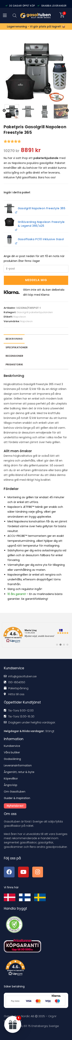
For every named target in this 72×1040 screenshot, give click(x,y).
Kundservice (12, 746)
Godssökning (12, 759)
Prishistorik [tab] (14, 364)
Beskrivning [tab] (14, 338)
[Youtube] (23, 872)
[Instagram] (37, 872)
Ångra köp (10, 785)
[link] (36, 635)
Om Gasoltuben (14, 791)
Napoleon (19, 317)
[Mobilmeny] (5, 15)
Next (67, 111)
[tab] (14, 356)
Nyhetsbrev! (15, 806)
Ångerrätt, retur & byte (19, 772)
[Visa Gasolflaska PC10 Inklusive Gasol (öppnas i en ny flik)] (16, 243)
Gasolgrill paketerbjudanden (35, 312)
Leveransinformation (18, 765)
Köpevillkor (11, 778)
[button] (9, 239)
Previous (4, 111)
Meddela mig (36, 280)
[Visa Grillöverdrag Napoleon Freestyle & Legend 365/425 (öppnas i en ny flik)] (16, 229)
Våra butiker (12, 752)
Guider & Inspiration (17, 798)
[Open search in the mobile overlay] (15, 15)
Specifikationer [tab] (17, 347)
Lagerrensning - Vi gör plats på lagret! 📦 (36, 26)
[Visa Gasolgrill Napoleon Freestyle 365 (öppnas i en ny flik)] (16, 212)
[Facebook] (9, 872)
